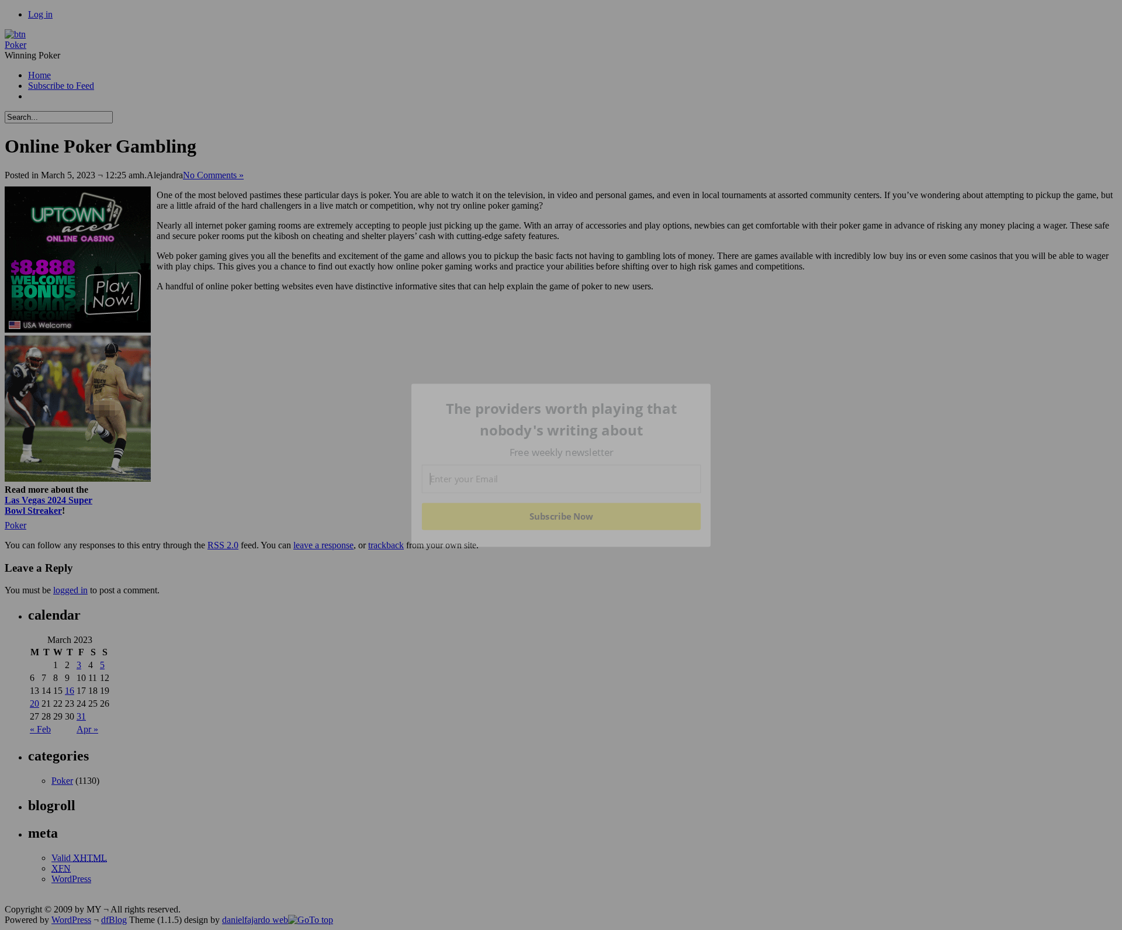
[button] (561, 419)
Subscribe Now (561, 516)
